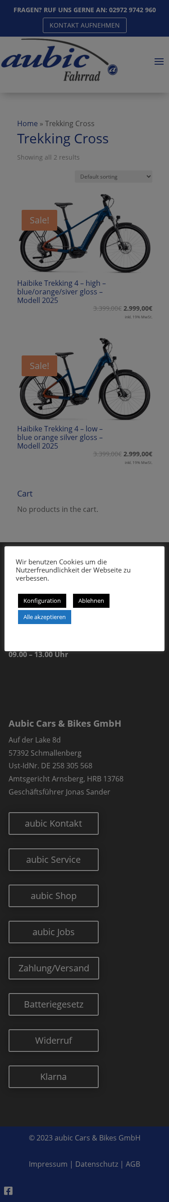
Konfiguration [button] (42, 600)
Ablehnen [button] (91, 600)
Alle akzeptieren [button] (44, 617)
